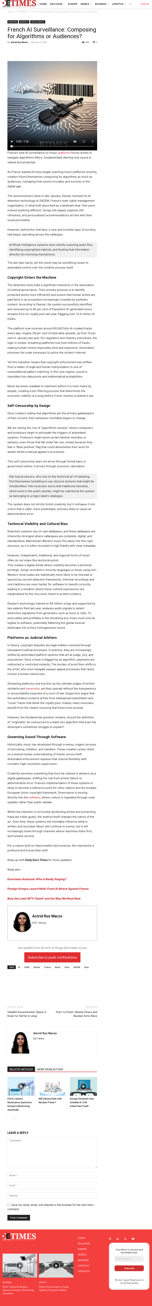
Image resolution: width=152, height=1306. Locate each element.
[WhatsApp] (19, 50)
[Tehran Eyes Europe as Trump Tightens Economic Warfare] (56, 1266)
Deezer (37, 967)
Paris (67, 967)
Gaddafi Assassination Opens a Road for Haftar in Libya (26, 1014)
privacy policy (131, 1282)
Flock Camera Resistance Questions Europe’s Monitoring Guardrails (18, 1290)
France (47, 967)
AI (19, 967)
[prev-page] (9, 1117)
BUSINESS (22, 11)
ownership (32, 688)
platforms (64, 152)
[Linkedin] (28, 50)
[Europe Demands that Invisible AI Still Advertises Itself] (83, 1086)
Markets (24, 21)
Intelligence (37, 21)
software (34, 797)
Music (57, 967)
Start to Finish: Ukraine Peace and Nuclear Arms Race (76, 1014)
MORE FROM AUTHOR (50, 1069)
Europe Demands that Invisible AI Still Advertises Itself (82, 1102)
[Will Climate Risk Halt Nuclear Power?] (52, 1086)
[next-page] (15, 1117)
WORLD (42, 1282)
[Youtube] (133, 1239)
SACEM (76, 967)
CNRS (26, 967)
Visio (86, 967)
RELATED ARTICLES (21, 1069)
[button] (145, 4)
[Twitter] (11, 50)
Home (10, 11)
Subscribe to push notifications (52, 957)
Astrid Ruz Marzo (19, 42)
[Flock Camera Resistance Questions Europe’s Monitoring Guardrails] (21, 1086)
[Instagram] (110, 1239)
